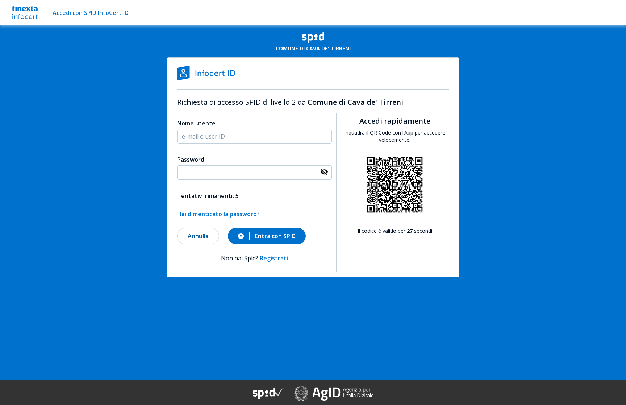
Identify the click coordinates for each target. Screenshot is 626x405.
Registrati (274, 258)
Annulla (198, 236)
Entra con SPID (275, 236)
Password (190, 160)
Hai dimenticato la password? (218, 214)
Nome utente (196, 123)
